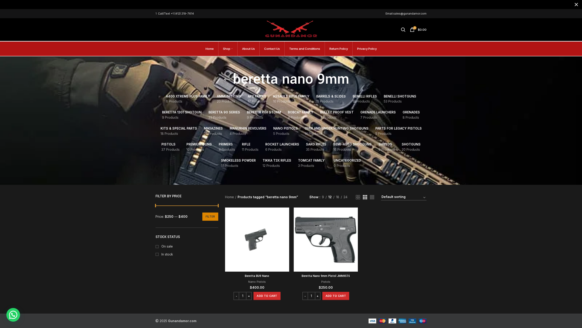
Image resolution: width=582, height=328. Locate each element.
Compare (285, 215)
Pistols (325, 281)
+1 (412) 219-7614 (182, 13)
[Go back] (227, 79)
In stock (167, 254)
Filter (210, 216)
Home (229, 197)
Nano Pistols (257, 281)
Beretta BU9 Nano (257, 276)
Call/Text (164, 13)
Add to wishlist (285, 235)
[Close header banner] (576, 4)
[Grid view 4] (372, 197)
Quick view (285, 225)
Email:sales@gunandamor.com (406, 13)
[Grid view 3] (365, 197)
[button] (266, 296)
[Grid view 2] (358, 197)
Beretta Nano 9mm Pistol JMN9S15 (326, 276)
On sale (167, 246)
